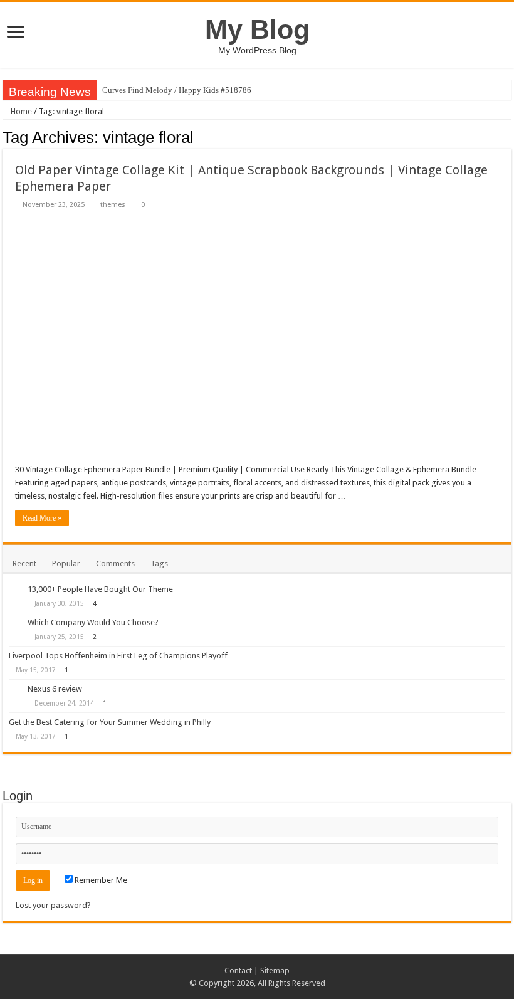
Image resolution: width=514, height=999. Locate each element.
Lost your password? (53, 905)
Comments (115, 563)
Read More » (42, 518)
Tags (159, 563)
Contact (238, 970)
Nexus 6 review (55, 689)
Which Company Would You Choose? (93, 622)
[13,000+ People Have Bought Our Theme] (15, 590)
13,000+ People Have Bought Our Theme (100, 589)
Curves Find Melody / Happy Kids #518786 (176, 90)
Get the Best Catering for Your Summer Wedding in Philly (110, 722)
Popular (66, 563)
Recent (24, 563)
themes (112, 205)
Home (20, 111)
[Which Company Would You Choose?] (15, 623)
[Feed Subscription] (508, 137)
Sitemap (275, 970)
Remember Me (100, 880)
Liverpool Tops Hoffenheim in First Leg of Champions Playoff (118, 655)
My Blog (257, 29)
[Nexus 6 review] (15, 690)
